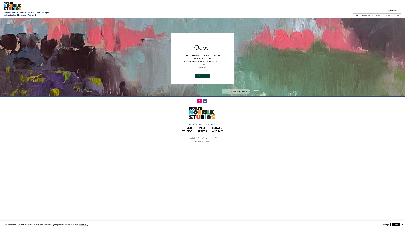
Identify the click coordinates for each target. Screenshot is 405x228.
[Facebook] (205, 101)
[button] (378, 15)
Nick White (207, 141)
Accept (396, 225)
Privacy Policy (83, 225)
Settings (386, 225)
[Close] (402, 224)
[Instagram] (199, 101)
